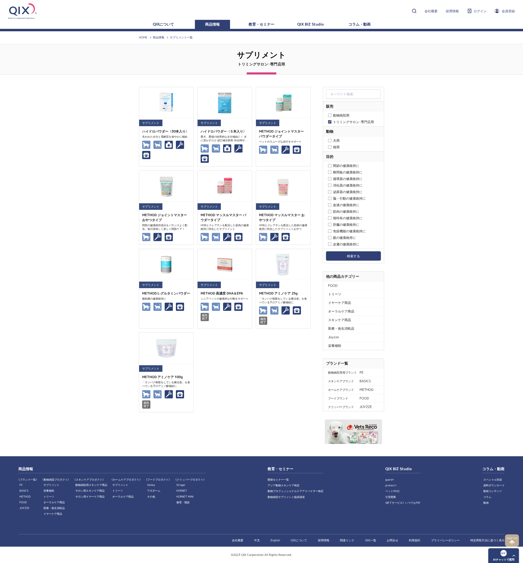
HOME (143, 37)
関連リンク (347, 540)
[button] (503, 555)
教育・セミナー (261, 24)
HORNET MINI (184, 496)
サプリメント (51, 485)
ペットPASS (392, 491)
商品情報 (212, 24)
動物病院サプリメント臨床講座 (286, 497)
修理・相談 (183, 502)
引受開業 (390, 497)
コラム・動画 (360, 24)
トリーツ (334, 294)
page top (512, 538)
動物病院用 (341, 115)
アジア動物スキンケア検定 (283, 485)
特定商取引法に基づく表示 (487, 540)
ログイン (480, 11)
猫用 (336, 147)
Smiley (151, 485)
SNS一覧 (370, 540)
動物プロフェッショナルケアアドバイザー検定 (295, 491)
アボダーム (153, 490)
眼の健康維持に (344, 237)
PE (21, 485)
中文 (257, 540)
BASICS (23, 490)
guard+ (389, 479)
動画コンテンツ (492, 491)
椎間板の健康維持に (347, 172)
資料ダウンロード (494, 485)
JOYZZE (24, 508)
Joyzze (333, 337)
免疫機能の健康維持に (349, 231)
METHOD (25, 496)
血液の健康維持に (346, 205)
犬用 (336, 140)
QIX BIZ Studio (310, 24)
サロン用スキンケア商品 (90, 490)
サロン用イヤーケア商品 (90, 496)
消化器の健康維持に (347, 185)
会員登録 (508, 11)
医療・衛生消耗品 (341, 328)
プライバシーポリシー (445, 540)
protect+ (391, 485)
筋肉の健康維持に (346, 211)
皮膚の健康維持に (346, 244)
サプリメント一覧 (181, 37)
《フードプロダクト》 (158, 479)
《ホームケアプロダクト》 (126, 479)
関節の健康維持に (346, 165)
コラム (487, 497)
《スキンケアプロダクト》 (89, 479)
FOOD (332, 285)
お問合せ (392, 540)
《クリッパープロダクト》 (190, 479)
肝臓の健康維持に (346, 224)
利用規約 (414, 540)
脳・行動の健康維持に (349, 198)
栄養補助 (334, 345)
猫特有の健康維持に (347, 218)
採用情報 (452, 11)
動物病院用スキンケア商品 (91, 485)
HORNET (181, 490)
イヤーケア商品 (339, 303)
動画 (486, 502)
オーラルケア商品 (341, 311)
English (275, 540)
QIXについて (163, 24)
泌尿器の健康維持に (347, 192)
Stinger (181, 485)
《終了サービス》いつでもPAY (402, 502)
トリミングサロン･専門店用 (353, 122)
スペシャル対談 (492, 479)
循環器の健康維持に (347, 179)
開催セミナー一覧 (278, 479)
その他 (151, 496)
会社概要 (431, 11)
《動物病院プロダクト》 (55, 479)
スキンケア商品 (339, 320)
